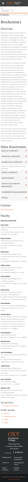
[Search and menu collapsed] (3, 3)
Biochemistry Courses (7, 209)
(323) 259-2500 (14, 449)
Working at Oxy (6, 457)
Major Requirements (10, 416)
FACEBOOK (13, 452)
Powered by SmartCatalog (14, 479)
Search (11, 10)
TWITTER (16, 452)
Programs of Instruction (11, 406)
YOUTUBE (20, 452)
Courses (6, 419)
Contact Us (5, 462)
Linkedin (22, 452)
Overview (6, 413)
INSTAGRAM (18, 452)
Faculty (6, 423)
